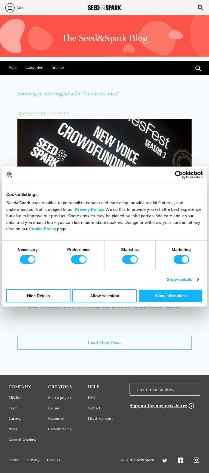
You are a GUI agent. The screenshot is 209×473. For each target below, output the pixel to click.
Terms (14, 460)
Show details (179, 279)
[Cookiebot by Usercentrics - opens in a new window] (179, 174)
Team (13, 408)
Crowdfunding (59, 429)
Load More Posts (104, 342)
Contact (94, 408)
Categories (34, 67)
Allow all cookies (171, 295)
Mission (15, 398)
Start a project (59, 398)
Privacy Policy (89, 209)
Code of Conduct (22, 439)
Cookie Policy (42, 229)
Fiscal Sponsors (100, 418)
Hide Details (38, 295)
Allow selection (104, 295)
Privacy (33, 460)
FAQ (92, 398)
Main (12, 67)
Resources (56, 418)
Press (13, 429)
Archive (57, 67)
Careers (15, 418)
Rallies (53, 408)
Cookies (53, 460)
